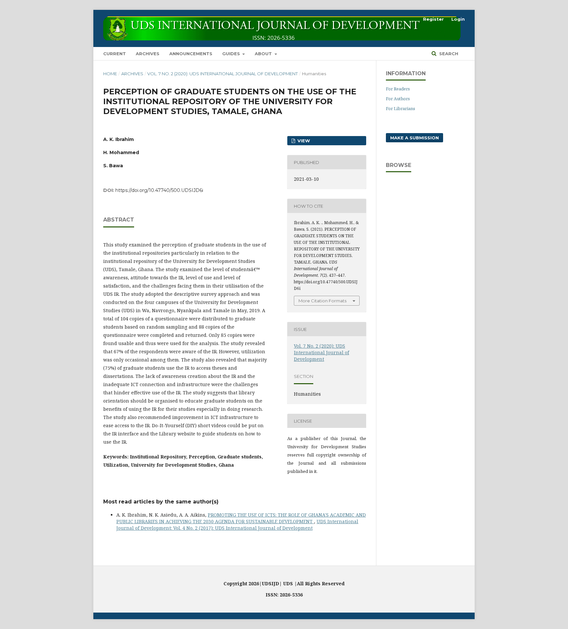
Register (433, 19)
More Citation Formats (322, 300)
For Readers (398, 89)
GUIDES (231, 53)
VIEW (303, 140)
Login (458, 19)
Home (110, 73)
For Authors (398, 99)
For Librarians (400, 108)
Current (114, 53)
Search (448, 53)
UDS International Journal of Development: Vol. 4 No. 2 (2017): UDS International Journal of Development (237, 524)
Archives (147, 53)
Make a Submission (414, 137)
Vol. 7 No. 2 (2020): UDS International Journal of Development (222, 73)
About (264, 53)
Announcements (190, 53)
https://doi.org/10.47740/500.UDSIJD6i (159, 190)
